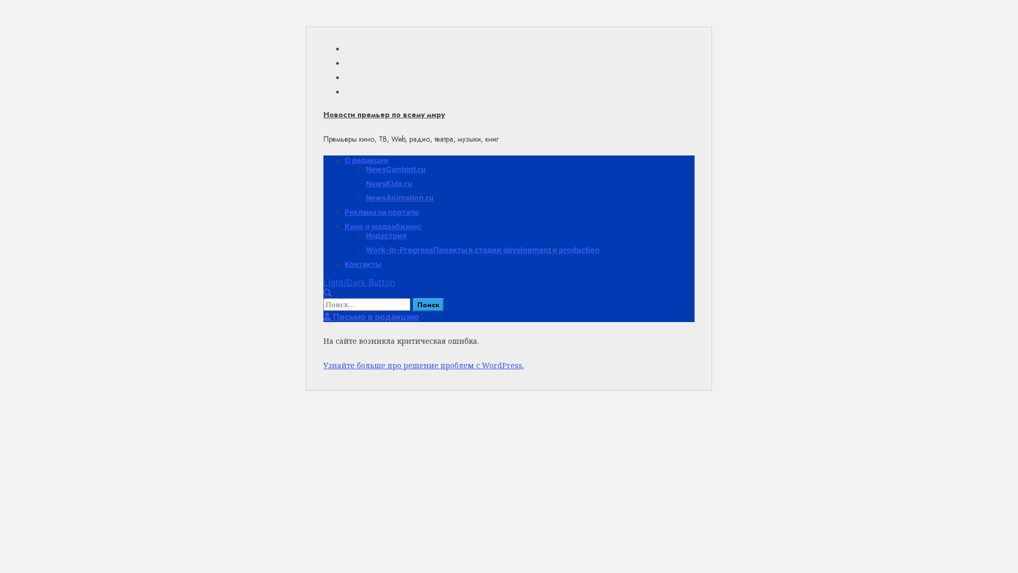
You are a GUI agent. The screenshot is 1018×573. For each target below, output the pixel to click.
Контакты (363, 263)
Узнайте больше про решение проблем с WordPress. (423, 365)
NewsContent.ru (396, 168)
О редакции (367, 159)
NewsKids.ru (389, 183)
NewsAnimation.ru (400, 197)
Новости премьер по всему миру (384, 114)
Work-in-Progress (483, 249)
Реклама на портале (382, 211)
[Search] (327, 293)
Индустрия (386, 235)
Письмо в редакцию (375, 316)
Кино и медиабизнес (383, 226)
